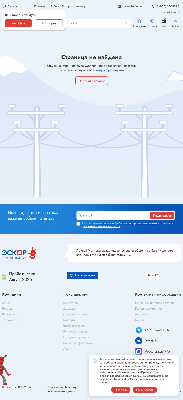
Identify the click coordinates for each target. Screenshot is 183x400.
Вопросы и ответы (75, 331)
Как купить (70, 302)
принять (121, 390)
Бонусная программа (78, 343)
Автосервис (143, 314)
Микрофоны (100, 199)
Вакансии (9, 314)
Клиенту (80, 6)
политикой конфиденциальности (101, 226)
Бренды (7, 308)
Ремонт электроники (149, 308)
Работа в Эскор (60, 6)
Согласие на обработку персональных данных (61, 389)
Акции (67, 348)
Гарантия (69, 320)
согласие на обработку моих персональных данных (128, 223)
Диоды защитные (15, 198)
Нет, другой (49, 23)
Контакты (39, 6)
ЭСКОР (7, 302)
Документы (10, 320)
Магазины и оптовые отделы (155, 302)
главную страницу (105, 70)
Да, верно (18, 23)
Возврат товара (73, 325)
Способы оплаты (75, 314)
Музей (139, 320)
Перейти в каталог (91, 81)
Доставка (69, 308)
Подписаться (162, 215)
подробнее (145, 390)
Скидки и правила (76, 337)
